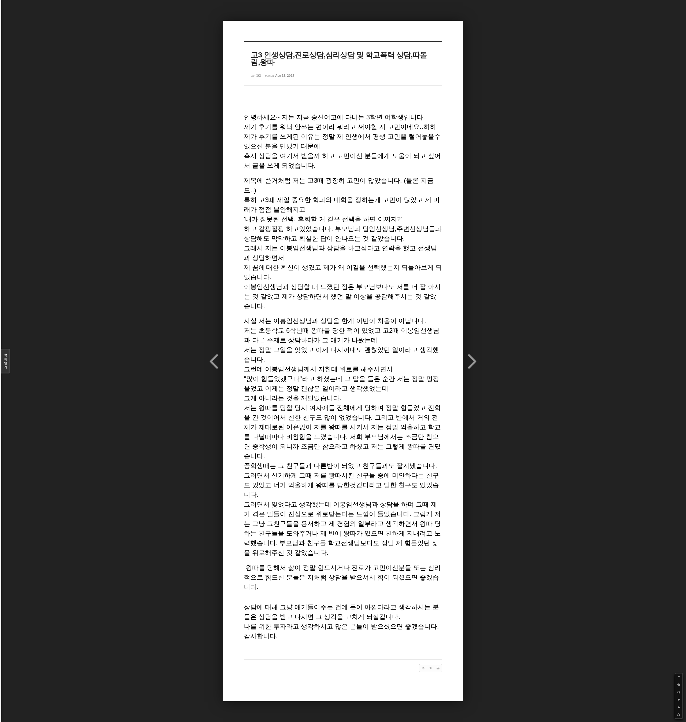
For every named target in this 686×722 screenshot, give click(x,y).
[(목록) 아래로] (679, 707)
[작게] (679, 692)
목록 (5, 361)
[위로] (679, 699)
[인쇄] (679, 715)
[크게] (679, 684)
